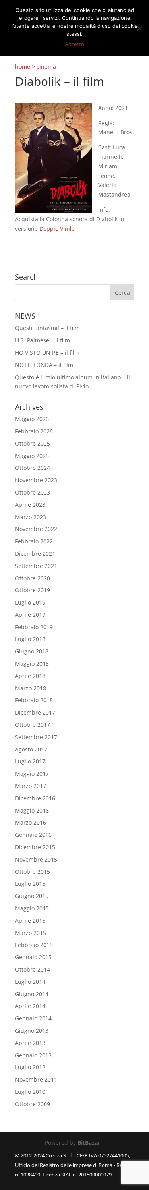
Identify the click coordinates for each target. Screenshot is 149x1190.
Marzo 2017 (30, 786)
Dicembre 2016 (35, 798)
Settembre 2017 (36, 737)
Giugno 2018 (31, 651)
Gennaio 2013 (33, 1055)
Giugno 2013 (31, 1030)
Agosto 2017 (31, 749)
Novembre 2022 (36, 529)
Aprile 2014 (30, 1006)
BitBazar (88, 1142)
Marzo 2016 (30, 822)
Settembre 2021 (36, 566)
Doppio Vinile (57, 228)
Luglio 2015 (30, 883)
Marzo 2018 (30, 688)
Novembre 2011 (36, 1079)
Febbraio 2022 (34, 541)
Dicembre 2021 (35, 553)
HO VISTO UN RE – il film (47, 352)
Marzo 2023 (30, 517)
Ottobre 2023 (32, 492)
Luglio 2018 (30, 639)
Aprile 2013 (30, 1043)
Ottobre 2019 (32, 590)
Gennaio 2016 (33, 834)
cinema (46, 66)
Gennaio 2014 (33, 1018)
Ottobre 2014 (32, 969)
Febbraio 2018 (34, 700)
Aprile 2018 (30, 676)
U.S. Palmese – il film (42, 340)
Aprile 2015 (30, 920)
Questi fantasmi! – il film (47, 328)
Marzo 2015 (30, 933)
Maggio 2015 (32, 908)
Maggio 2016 (32, 810)
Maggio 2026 (32, 419)
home (22, 66)
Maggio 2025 (32, 456)
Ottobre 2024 (32, 467)
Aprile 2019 (30, 614)
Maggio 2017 (32, 773)
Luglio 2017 (30, 761)
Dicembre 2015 (35, 847)
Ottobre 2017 (32, 724)
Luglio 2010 (30, 1091)
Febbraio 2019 (34, 627)
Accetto (74, 44)
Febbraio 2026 (34, 431)
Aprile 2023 (30, 504)
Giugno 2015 (31, 896)
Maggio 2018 (32, 663)
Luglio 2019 (30, 602)
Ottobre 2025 (32, 443)
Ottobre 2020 (32, 578)
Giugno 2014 (31, 994)
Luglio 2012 (30, 1067)
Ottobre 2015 (32, 871)
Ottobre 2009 (32, 1104)
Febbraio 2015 (34, 945)
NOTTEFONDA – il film (44, 365)
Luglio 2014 (30, 981)
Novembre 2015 (36, 859)
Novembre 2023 (36, 480)
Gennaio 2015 (33, 957)
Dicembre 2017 (35, 712)
